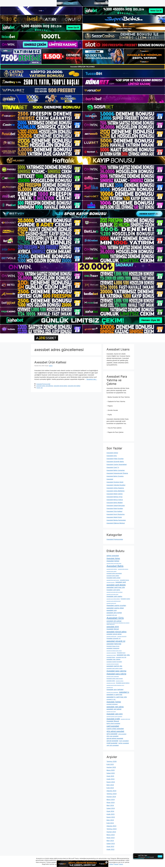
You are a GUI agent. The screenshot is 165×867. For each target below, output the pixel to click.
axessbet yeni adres (115, 707)
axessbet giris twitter (114, 613)
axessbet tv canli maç (114, 694)
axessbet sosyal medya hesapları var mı (115, 685)
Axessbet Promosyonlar (43, 384)
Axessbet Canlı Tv (113, 467)
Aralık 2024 (110, 779)
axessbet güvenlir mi (116, 641)
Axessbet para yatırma (116, 671)
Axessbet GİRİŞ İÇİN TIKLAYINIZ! (82, 67)
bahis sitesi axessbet (113, 723)
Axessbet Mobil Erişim (114, 517)
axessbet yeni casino (111, 711)
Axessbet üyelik (113, 719)
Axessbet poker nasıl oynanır (115, 678)
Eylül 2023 (110, 823)
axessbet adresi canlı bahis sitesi (114, 563)
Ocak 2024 (110, 811)
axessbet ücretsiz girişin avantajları (114, 716)
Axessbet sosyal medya (122, 683)
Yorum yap (39, 387)
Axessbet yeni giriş (115, 714)
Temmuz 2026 (112, 761)
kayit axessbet (124, 741)
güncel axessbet (112, 741)
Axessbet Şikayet (113, 721)
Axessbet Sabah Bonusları (116, 505)
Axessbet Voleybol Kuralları (116, 485)
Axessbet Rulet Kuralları (115, 508)
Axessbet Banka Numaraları (116, 520)
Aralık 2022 (110, 849)
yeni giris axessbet (113, 745)
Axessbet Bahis (115, 566)
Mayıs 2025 (111, 770)
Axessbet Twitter (114, 702)
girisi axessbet (122, 734)
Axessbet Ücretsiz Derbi (115, 482)
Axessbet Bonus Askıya (115, 500)
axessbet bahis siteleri (113, 575)
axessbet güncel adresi (60, 385)
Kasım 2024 (111, 782)
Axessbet (110, 479)
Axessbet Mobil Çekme (115, 494)
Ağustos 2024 (111, 791)
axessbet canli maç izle (116, 587)
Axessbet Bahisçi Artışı (114, 497)
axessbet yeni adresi (114, 709)
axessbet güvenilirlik (121, 636)
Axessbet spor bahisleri (115, 689)
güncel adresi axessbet (115, 738)
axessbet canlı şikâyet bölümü (113, 598)
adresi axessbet (113, 556)
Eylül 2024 (110, 788)
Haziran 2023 (111, 832)
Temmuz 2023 (112, 829)
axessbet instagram (113, 648)
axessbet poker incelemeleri (113, 676)
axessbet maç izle (121, 657)
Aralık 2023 (110, 814)
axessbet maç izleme (113, 659)
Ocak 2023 (110, 846)
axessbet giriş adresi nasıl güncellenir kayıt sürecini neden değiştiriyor (118, 623)
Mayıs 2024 (111, 799)
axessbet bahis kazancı (123, 569)
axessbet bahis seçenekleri (114, 573)
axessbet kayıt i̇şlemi (111, 655)
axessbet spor (110, 687)
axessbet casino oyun (111, 603)
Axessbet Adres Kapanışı (115, 488)
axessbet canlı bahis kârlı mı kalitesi (114, 592)
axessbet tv (124, 692)
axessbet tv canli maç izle (117, 697)
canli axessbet (113, 726)
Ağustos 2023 (111, 826)
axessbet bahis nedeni (111, 571)
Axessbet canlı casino (114, 596)
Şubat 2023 (111, 843)
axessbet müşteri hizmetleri (114, 661)
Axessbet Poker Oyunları (115, 458)
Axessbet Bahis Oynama (115, 476)
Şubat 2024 (111, 808)
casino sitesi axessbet (115, 729)
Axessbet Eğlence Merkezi (116, 523)
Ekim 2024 (110, 785)
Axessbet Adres (113, 558)
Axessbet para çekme (116, 674)
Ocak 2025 (110, 776)
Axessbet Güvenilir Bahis (115, 461)
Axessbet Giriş (112, 456)
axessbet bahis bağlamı (112, 569)
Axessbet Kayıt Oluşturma (116, 514)
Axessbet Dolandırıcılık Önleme (117, 473)
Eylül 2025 (110, 764)
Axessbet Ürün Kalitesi (50, 362)
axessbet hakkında (114, 644)
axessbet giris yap (112, 615)
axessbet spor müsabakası (112, 692)
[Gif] (82, 160)
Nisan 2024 (111, 802)
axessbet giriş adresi (114, 621)
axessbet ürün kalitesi (74, 385)
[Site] (41, 115)
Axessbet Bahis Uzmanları (116, 470)
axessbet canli (121, 582)
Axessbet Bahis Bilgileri (115, 502)
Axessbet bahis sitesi (113, 578)
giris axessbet (112, 734)
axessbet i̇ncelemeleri (111, 652)
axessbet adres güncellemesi (44, 385)
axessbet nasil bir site (114, 666)
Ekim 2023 (110, 820)
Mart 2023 (110, 840)
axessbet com (112, 610)
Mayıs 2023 (111, 835)
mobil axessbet (112, 743)
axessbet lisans (111, 657)
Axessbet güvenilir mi (113, 638)
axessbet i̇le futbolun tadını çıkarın (114, 650)
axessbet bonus (124, 580)
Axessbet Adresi (112, 453)
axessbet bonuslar (111, 582)
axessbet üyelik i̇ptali (125, 719)
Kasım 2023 (111, 817)
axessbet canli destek (116, 585)
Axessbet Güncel (113, 629)
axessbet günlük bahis (111, 636)
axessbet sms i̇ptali (111, 683)
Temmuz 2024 (112, 794)
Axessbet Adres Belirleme (115, 491)
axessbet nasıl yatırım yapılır (114, 668)
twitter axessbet (123, 743)
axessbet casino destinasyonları (114, 601)
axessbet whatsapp (112, 704)
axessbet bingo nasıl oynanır (113, 580)
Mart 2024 (110, 805)
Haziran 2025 (111, 767)
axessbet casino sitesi (115, 608)
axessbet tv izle (111, 699)
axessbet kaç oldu (123, 655)
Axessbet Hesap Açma (113, 646)
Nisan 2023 (111, 838)
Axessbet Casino (125, 598)
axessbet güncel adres (116, 631)
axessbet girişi (113, 626)
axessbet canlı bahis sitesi (112, 594)
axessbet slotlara (119, 680)
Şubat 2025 (111, 773)
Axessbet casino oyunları (116, 605)
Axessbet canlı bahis (113, 590)
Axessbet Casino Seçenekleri (117, 464)
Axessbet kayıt (121, 652)
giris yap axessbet (112, 736)
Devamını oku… (92, 379)
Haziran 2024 (111, 797)
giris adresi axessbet (115, 731)
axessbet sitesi (111, 680)
